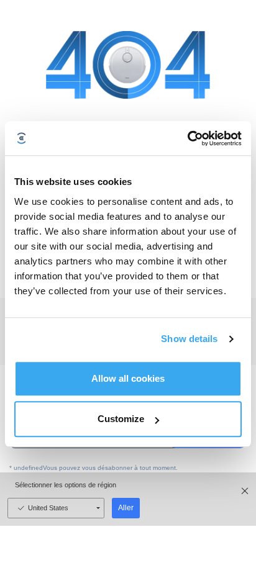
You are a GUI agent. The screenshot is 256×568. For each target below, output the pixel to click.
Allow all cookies (128, 378)
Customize (121, 418)
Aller (126, 507)
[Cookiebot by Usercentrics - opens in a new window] (187, 138)
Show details (189, 338)
